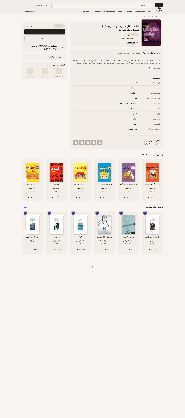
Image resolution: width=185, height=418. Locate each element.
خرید (44, 32)
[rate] (99, 142)
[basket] (31, 5)
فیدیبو (161, 17)
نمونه (44, 38)
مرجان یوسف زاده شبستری (124, 38)
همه (25, 154)
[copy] (26, 47)
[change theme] (24, 5)
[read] (30, 71)
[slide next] (25, 180)
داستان (138, 17)
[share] (90, 42)
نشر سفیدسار (131, 42)
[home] (158, 7)
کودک (143, 17)
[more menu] (74, 42)
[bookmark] (80, 42)
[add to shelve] (59, 71)
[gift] (85, 42)
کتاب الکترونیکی (152, 17)
